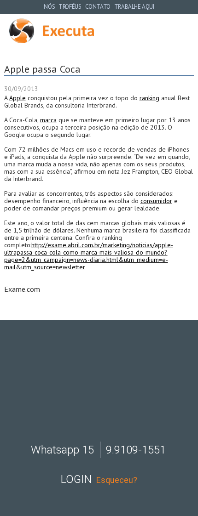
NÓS (49, 7)
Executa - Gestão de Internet (51, 30)
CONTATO (98, 7)
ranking (149, 98)
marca (48, 120)
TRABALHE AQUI (134, 7)
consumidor (156, 201)
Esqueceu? (116, 480)
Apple (17, 98)
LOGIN (76, 479)
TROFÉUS (69, 7)
